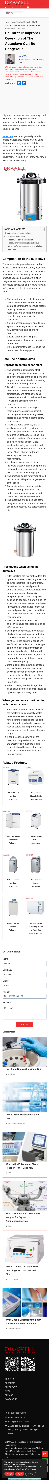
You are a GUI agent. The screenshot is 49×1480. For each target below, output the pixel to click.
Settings (31, 1474)
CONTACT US (11, 1399)
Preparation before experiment (20, 240)
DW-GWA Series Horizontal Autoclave (13, 839)
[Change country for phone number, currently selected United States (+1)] (5, 996)
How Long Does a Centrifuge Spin (24, 1069)
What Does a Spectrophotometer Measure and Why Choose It (23, 1322)
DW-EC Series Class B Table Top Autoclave (36, 796)
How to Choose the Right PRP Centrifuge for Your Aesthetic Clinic (22, 1270)
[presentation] (13, 777)
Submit (24, 1024)
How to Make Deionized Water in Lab (23, 1116)
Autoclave (8, 136)
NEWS (8, 1391)
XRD (9, 1226)
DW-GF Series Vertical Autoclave (36, 839)
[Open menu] (41, 4)
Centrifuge (11, 1074)
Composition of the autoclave (18, 233)
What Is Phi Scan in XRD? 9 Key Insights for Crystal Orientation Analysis (23, 1217)
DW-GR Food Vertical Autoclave (13, 796)
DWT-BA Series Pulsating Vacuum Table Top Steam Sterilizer (36, 928)
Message (7, 1002)
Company (7, 970)
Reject (20, 1474)
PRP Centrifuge (13, 1279)
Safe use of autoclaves (15, 236)
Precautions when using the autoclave (23, 243)
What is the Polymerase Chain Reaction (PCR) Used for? (22, 1166)
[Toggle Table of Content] (41, 229)
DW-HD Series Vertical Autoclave (13, 883)
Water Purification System (16, 1123)
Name (6, 959)
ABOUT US (9, 1379)
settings (33, 1469)
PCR (9, 1173)
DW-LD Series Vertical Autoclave (36, 883)
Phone (6, 992)
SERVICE (9, 1395)
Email (6, 981)
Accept (9, 1474)
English (12, 13)
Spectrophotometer (14, 1329)
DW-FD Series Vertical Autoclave (13, 926)
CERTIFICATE (11, 1387)
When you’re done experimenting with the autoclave (25, 247)
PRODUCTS (10, 1383)
